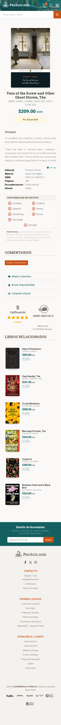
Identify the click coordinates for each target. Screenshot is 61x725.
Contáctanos (30, 584)
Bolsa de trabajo (30, 588)
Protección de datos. (30, 612)
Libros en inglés (33, 173)
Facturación (30, 668)
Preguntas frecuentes (30, 659)
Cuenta (30, 663)
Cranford (27, 459)
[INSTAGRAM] (35, 562)
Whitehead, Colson (31, 406)
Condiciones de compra (30, 621)
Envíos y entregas (30, 655)
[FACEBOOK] (25, 562)
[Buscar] (57, 14)
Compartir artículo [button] (21, 293)
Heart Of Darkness (31, 349)
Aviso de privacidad (30, 604)
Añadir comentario (16, 262)
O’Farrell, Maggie (30, 434)
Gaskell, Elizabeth (30, 461)
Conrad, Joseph (29, 351)
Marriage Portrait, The (34, 431)
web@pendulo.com (30, 579)
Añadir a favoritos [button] (21, 276)
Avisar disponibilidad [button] (23, 284)
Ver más (52, 168)
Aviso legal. (30, 608)
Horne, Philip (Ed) (35, 101)
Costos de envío (30, 646)
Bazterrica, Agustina (32, 490)
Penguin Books (33, 170)
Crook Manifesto (31, 403)
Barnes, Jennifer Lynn (32, 379)
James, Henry (16, 101)
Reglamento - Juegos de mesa (30, 626)
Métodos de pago (30, 650)
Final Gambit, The (31, 376)
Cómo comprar (30, 641)
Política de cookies (30, 617)
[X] (30, 562)
